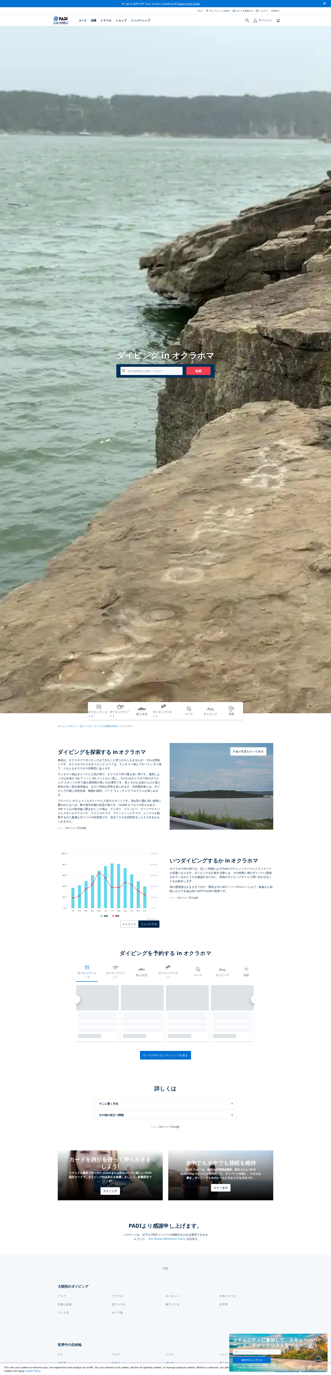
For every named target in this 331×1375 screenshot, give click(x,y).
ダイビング (222, 975)
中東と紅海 (65, 1304)
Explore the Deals (188, 4)
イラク (170, 1354)
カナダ (62, 1363)
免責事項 (191, 1239)
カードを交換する (244, 10)
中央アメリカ (227, 1296)
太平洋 (223, 1304)
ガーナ (170, 1363)
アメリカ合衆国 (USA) (106, 726)
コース (82, 20)
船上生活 (141, 975)
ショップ (121, 20)
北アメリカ (86, 726)
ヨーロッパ (172, 1296)
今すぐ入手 (110, 1191)
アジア (62, 1296)
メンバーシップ (140, 20)
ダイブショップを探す (219, 10)
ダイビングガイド (67, 726)
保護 (93, 20)
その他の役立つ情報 (111, 1115)
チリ (60, 1354)
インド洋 (63, 1312)
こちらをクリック (279, 1367)
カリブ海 (117, 1312)
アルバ (116, 1354)
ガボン (116, 1363)
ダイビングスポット (168, 975)
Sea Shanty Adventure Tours (166, 1239)
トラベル (106, 20)
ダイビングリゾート (115, 975)
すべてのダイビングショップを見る (165, 1055)
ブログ (200, 10)
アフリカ (117, 1296)
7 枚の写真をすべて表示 (248, 751)
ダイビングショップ (87, 975)
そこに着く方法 (108, 1103)
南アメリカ (172, 1304)
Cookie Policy (33, 1370)
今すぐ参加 (221, 1188)
